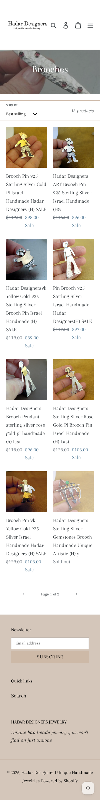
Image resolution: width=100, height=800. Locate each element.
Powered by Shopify (59, 780)
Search (18, 696)
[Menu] (90, 25)
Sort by (12, 105)
